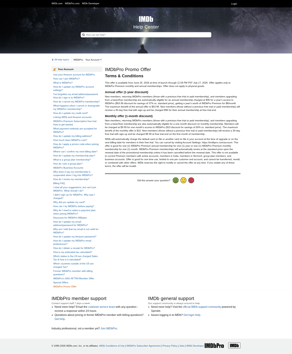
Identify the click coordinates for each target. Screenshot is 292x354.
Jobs (181, 345)
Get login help (192, 315)
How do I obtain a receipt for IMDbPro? (74, 248)
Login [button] (234, 3)
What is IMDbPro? (63, 82)
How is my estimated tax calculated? (72, 252)
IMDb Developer (90, 3)
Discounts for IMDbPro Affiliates (70, 217)
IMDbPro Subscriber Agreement (144, 345)
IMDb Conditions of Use (112, 345)
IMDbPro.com (72, 3)
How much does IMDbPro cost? (70, 140)
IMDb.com (57, 3)
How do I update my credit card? (70, 113)
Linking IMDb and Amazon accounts (72, 117)
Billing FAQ (59, 183)
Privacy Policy (170, 345)
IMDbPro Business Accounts (68, 167)
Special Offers (60, 282)
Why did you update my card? (69, 202)
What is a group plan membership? (72, 159)
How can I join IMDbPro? (66, 78)
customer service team (101, 306)
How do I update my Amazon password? (74, 236)
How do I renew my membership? (71, 179)
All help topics (61, 59)
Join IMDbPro (109, 328)
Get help (60, 319)
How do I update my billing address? (72, 136)
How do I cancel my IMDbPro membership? (76, 101)
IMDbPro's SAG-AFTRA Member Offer (73, 278)
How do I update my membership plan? (74, 155)
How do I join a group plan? (68, 163)
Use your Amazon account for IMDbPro (74, 74)
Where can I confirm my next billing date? (75, 151)
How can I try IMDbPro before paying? (73, 206)
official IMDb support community (202, 306)
